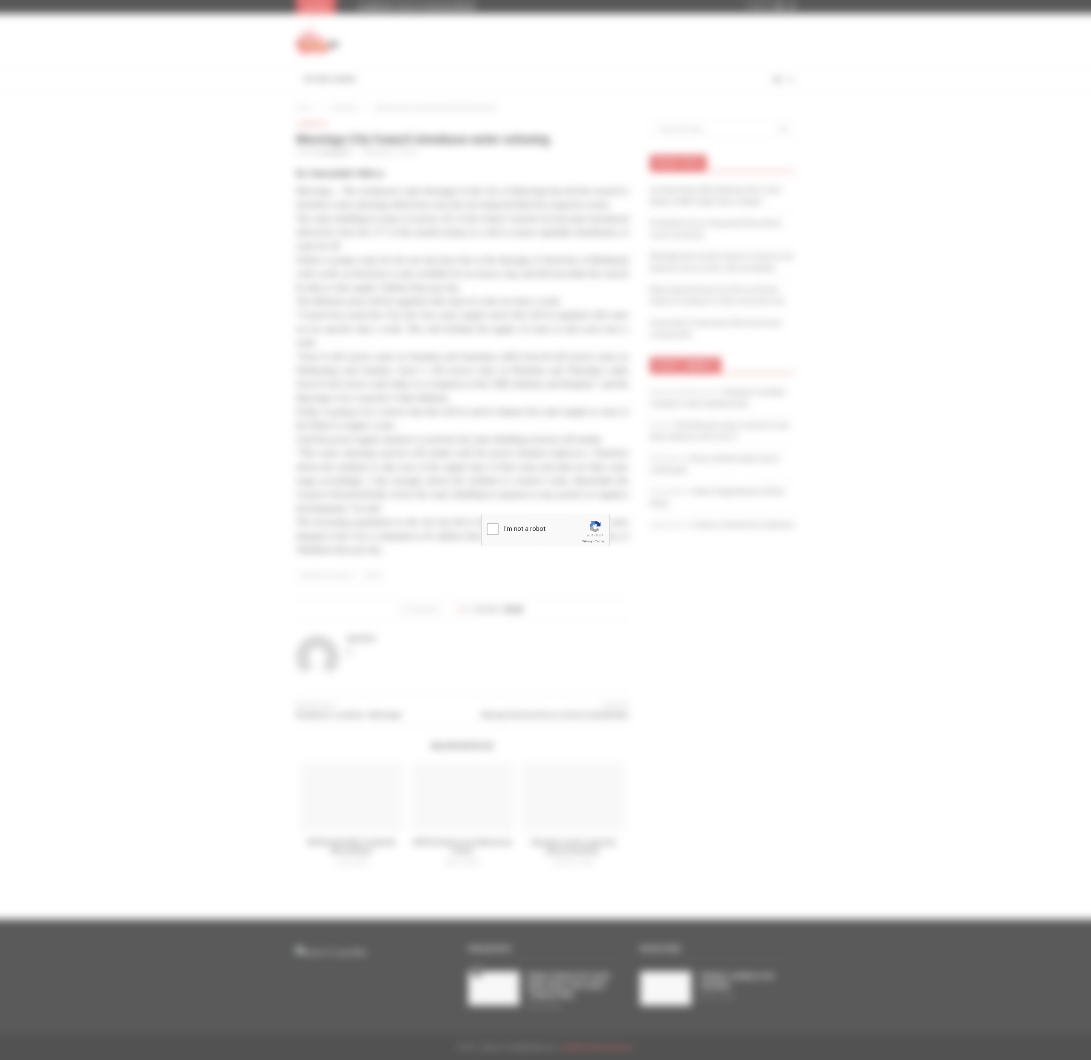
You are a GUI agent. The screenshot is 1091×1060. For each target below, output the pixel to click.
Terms (599, 541)
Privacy (587, 541)
